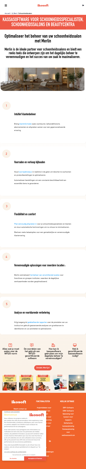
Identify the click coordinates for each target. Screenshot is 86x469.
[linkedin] (50, 441)
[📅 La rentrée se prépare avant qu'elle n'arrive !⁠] (26, 383)
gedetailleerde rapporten (37, 322)
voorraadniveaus (25, 172)
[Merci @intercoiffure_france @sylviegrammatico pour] (76, 383)
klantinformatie (25, 124)
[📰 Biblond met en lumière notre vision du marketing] (60, 383)
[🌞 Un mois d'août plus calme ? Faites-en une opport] (9, 383)
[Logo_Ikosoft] (43, 6)
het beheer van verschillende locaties (45, 275)
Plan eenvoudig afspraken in (25, 224)
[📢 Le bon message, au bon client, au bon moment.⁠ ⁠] (43, 383)
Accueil (7, 13)
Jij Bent (14, 13)
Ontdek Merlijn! (43, 367)
